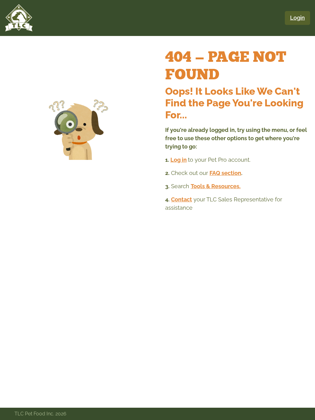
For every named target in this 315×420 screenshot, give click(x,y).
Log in (178, 160)
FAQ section (225, 173)
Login (297, 18)
